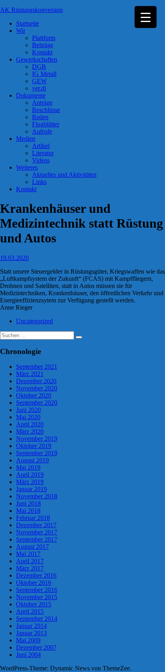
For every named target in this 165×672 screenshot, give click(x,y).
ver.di (39, 88)
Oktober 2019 (33, 445)
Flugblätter (45, 124)
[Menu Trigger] (146, 17)
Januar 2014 (31, 625)
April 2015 (30, 611)
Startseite (27, 23)
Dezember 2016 (36, 575)
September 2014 (36, 618)
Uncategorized (34, 321)
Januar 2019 (31, 489)
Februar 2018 (33, 517)
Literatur (43, 153)
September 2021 (36, 366)
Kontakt (42, 52)
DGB (39, 66)
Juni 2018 (28, 503)
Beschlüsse (46, 109)
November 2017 (36, 532)
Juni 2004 (28, 654)
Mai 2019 (28, 467)
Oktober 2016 (33, 582)
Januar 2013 (31, 633)
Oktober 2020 (33, 395)
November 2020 (36, 388)
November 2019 (36, 438)
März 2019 (30, 481)
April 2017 (30, 561)
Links (39, 181)
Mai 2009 (28, 640)
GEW (39, 81)
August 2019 (32, 460)
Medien (25, 138)
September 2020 (36, 402)
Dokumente (31, 95)
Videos (41, 160)
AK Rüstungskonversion (31, 9)
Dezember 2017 (36, 525)
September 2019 (36, 453)
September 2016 (36, 589)
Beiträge (42, 45)
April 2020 (30, 424)
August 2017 (32, 546)
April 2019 (30, 474)
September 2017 (36, 539)
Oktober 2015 (33, 604)
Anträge (42, 102)
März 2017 (30, 568)
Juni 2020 (28, 409)
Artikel (41, 145)
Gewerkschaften (36, 59)
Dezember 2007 (36, 647)
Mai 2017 (28, 553)
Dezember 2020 (36, 381)
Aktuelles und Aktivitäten (64, 174)
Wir (20, 30)
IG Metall (44, 73)
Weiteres (27, 167)
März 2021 (30, 373)
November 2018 (36, 496)
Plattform (43, 37)
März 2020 (30, 431)
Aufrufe (42, 131)
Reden (40, 117)
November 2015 (36, 597)
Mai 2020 (28, 417)
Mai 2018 (28, 510)
